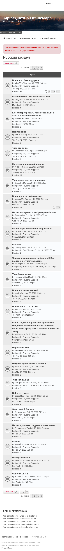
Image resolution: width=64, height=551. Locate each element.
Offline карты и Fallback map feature (32, 228)
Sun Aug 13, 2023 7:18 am (23, 172)
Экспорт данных (21, 379)
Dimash (18, 183)
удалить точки (20, 148)
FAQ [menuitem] (20, 32)
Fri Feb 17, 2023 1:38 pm (22, 450)
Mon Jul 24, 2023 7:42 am (23, 205)
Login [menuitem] (50, 3)
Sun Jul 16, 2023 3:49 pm (23, 237)
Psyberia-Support (30, 86)
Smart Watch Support (23, 409)
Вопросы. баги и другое (25, 80)
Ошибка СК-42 (20, 473)
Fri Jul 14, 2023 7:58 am (45, 250)
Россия (16, 441)
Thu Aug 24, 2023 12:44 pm (24, 140)
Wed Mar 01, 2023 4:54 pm (23, 402)
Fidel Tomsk (28, 250)
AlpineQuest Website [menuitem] (4, 32)
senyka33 (19, 199)
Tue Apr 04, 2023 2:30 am (23, 315)
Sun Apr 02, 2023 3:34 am (23, 340)
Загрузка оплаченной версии (28, 164)
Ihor (16, 309)
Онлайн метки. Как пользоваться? (31, 96)
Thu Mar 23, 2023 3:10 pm (23, 356)
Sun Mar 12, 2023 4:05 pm (23, 372)
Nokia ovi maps (20, 393)
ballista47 (19, 350)
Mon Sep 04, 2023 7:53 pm (23, 105)
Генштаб (16, 244)
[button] (41, 68)
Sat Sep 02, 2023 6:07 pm (23, 124)
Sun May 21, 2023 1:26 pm (23, 283)
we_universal (10, 545)
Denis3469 (19, 396)
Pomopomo (20, 428)
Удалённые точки (21, 274)
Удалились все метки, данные (28, 180)
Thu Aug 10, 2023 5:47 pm (23, 189)
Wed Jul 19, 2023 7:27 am (23, 221)
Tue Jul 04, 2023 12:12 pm (45, 267)
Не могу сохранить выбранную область (34, 212)
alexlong (26, 385)
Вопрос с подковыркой (25, 290)
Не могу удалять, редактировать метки (33, 425)
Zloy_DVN (19, 99)
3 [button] (38, 67)
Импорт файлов (21, 457)
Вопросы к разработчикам (26, 196)
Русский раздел (16, 57)
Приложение (19, 132)
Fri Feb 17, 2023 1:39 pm (22, 434)
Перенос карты (20, 347)
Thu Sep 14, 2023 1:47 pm (23, 89)
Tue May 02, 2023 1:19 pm (23, 299)
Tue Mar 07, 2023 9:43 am (43, 385)
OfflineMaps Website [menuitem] (13, 32)
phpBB (13, 542)
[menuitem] (4, 548)
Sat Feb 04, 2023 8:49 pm (23, 466)
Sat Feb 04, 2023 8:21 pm (23, 482)
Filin (16, 135)
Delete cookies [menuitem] (22, 537)
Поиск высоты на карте (25, 306)
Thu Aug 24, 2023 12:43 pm (24, 156)
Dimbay (18, 247)
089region (19, 264)
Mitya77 (18, 83)
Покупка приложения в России (29, 363)
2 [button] (34, 67)
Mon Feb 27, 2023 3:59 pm (23, 418)
